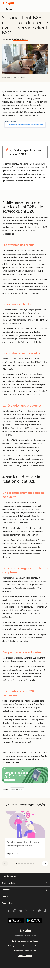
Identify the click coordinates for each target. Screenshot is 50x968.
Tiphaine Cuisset (20, 39)
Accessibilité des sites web (25, 951)
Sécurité (38, 946)
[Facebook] (8, 911)
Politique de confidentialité (19, 946)
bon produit (18, 597)
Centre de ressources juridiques (25, 941)
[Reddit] (39, 911)
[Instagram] (14, 911)
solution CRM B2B (10, 462)
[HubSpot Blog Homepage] (8, 3)
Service (9, 9)
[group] (25, 834)
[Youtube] (20, 911)
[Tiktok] (45, 911)
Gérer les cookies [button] (25, 956)
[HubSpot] (25, 930)
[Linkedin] (33, 911)
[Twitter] (27, 911)
